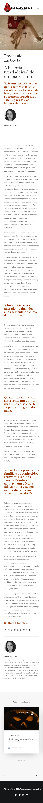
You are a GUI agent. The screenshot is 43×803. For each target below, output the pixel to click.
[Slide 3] (24, 760)
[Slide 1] (19, 760)
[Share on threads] (11, 629)
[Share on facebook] (5, 629)
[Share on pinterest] (14, 629)
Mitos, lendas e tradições (25, 714)
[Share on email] (29, 629)
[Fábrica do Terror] (18, 7)
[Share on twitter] (8, 629)
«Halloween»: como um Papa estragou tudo (20, 740)
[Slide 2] (21, 760)
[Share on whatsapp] (20, 629)
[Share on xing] (26, 629)
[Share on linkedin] (17, 629)
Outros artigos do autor (15, 683)
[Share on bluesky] (23, 629)
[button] (37, 7)
